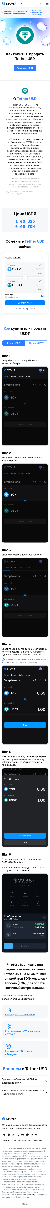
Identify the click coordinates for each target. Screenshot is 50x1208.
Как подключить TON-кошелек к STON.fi (22, 1033)
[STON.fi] (9, 3)
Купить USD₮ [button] (13, 343)
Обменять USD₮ (25, 68)
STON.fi (17, 360)
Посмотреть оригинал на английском (37, 12)
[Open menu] (47, 4)
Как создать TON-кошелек (20, 1014)
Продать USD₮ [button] (36, 343)
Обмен (5, 1140)
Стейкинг (37, 1140)
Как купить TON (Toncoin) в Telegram (19, 1052)
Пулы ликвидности (21, 1140)
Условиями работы (25, 1194)
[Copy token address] (7, 192)
